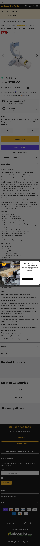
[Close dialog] (38, 262)
